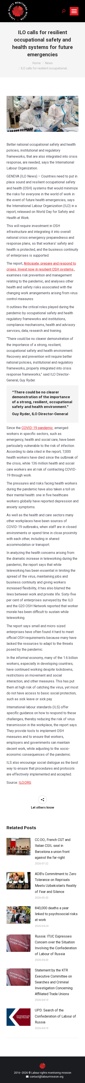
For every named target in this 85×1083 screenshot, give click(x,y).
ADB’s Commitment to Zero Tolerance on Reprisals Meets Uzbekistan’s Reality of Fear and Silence (55, 883)
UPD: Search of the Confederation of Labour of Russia (55, 1016)
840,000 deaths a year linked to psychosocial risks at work (56, 914)
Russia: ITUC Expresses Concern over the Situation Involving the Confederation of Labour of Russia (56, 945)
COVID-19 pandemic (38, 428)
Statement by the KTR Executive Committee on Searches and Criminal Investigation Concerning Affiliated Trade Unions (54, 982)
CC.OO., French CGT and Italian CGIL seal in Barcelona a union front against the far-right (52, 849)
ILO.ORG (25, 782)
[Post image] (19, 846)
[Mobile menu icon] (74, 11)
